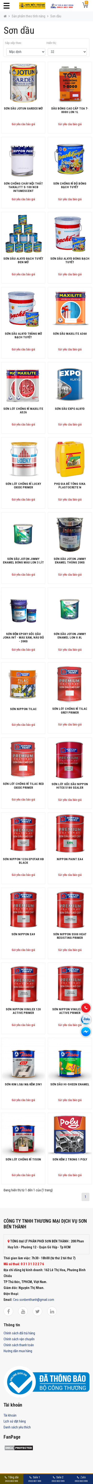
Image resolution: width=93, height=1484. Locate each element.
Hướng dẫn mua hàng (18, 1351)
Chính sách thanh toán (19, 1345)
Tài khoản (10, 1415)
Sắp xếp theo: (13, 43)
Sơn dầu (55, 16)
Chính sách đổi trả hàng (19, 1333)
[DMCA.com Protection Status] (18, 1447)
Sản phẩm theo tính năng (28, 16)
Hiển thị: (51, 43)
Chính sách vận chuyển (19, 1339)
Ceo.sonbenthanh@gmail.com (33, 1300)
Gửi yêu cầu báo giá (23, 124)
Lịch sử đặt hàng (15, 1421)
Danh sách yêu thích (17, 1427)
